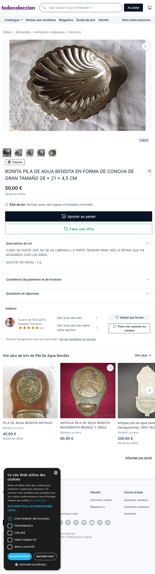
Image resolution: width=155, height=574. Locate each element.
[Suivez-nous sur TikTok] (100, 522)
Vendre (103, 20)
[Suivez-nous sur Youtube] (92, 522)
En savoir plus (38, 500)
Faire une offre (82, 229)
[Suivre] (145, 46)
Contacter (130, 513)
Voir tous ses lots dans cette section (73, 327)
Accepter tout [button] (19, 556)
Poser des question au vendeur (132, 328)
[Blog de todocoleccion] (108, 522)
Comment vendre (101, 500)
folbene (10, 308)
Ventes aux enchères (41, 20)
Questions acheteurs (136, 506)
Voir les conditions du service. (77, 339)
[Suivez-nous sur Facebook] (68, 522)
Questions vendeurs (136, 500)
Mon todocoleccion (136, 20)
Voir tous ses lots (69, 318)
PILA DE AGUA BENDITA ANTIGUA (27, 423)
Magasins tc (97, 506)
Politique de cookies (79, 537)
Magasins (66, 20)
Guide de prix (85, 20)
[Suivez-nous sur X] (76, 522)
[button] (77, 243)
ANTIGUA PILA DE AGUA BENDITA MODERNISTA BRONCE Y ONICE (85, 425)
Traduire (17, 162)
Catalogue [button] (12, 20)
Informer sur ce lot (139, 458)
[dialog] (32, 519)
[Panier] (149, 7)
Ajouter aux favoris (131, 317)
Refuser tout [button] (45, 556)
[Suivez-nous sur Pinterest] (84, 522)
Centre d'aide (133, 492)
